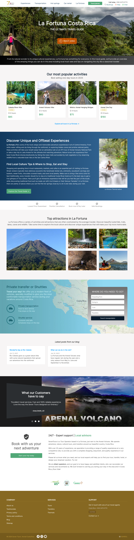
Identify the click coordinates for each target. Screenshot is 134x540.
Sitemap (10, 523)
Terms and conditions (15, 516)
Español (124, 536)
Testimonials (11, 509)
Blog (8, 520)
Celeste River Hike (15, 107)
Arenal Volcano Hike (46, 107)
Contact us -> (94, 516)
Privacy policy (12, 513)
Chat (125, 5)
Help (118, 5)
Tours (50, 505)
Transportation (40, 3)
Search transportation (107, 318)
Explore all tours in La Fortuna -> (67, 124)
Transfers (51, 509)
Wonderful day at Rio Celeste (20, 350)
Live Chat (92, 512)
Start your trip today (26, 456)
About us (10, 505)
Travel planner (95, 3)
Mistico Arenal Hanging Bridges (81, 107)
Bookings (109, 5)
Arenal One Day (106, 107)
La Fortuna (80, 3)
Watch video (69, 41)
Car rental (68, 3)
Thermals (51, 513)
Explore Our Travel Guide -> (19, 191)
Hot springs (55, 3)
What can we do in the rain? (61, 350)
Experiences (25, 3)
